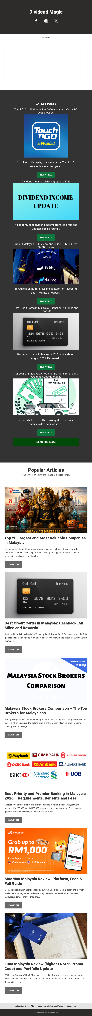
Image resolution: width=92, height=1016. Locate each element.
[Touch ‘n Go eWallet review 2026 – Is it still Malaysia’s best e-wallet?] (46, 136)
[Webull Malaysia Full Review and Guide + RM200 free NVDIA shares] (46, 266)
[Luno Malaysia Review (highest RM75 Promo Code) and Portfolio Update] (46, 936)
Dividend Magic (46, 12)
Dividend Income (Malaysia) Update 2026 (46, 181)
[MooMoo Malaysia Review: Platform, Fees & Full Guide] (46, 851)
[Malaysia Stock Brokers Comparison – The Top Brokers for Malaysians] (46, 681)
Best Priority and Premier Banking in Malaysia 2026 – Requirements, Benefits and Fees (45, 795)
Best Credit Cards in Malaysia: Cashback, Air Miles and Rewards (46, 309)
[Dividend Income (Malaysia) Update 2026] (46, 201)
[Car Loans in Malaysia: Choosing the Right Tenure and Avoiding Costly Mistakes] (46, 396)
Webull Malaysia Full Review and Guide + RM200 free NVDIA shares (46, 246)
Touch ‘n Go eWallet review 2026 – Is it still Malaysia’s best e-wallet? (46, 111)
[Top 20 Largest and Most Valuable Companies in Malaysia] (46, 510)
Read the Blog (46, 441)
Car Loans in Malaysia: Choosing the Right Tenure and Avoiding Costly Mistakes (46, 375)
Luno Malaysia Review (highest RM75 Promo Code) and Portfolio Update (44, 966)
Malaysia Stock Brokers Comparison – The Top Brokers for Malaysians (46, 710)
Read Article (46, 175)
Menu (47, 38)
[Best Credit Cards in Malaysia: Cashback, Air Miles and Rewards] (46, 331)
